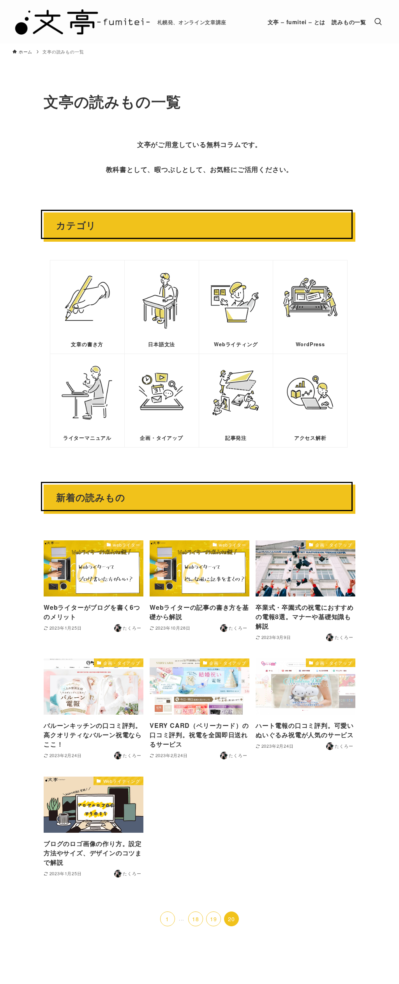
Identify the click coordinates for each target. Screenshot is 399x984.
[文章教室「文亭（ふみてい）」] (81, 21)
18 (195, 919)
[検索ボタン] (378, 22)
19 (213, 919)
